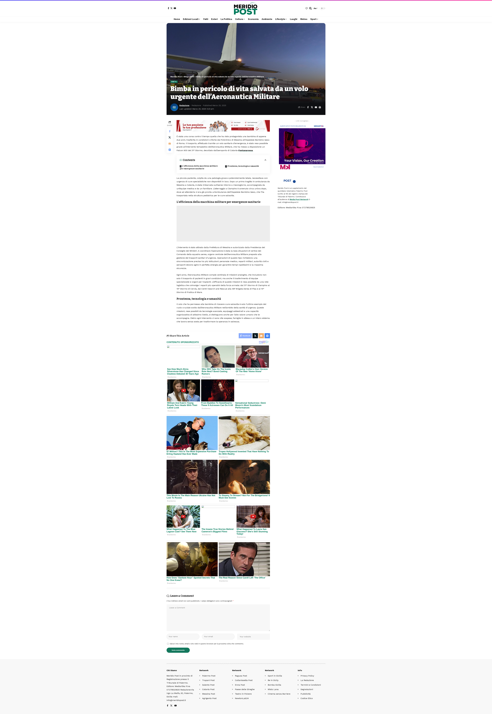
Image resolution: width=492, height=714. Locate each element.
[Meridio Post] (246, 8)
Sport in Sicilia (275, 676)
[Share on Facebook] (308, 107)
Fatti (174, 82)
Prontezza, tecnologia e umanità (243, 166)
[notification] (306, 8)
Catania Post (208, 689)
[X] (171, 8)
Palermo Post (208, 676)
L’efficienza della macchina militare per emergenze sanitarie (199, 167)
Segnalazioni (307, 689)
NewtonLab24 (242, 698)
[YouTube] (175, 8)
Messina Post (208, 694)
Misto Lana (273, 689)
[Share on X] (312, 107)
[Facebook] (168, 8)
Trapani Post (208, 680)
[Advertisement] (223, 224)
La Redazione (307, 680)
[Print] (320, 107)
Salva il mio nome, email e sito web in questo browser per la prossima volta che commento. (207, 644)
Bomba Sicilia (274, 685)
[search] (310, 8)
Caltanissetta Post (244, 680)
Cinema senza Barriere (279, 694)
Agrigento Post (209, 698)
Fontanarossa (245, 150)
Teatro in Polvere (243, 694)
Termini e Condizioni (311, 685)
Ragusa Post (241, 676)
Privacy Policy (307, 676)
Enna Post (240, 685)
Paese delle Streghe (245, 689)
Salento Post (208, 685)
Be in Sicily (273, 680)
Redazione (184, 105)
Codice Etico (307, 698)
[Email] (316, 107)
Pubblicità (306, 694)
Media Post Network (299, 199)
